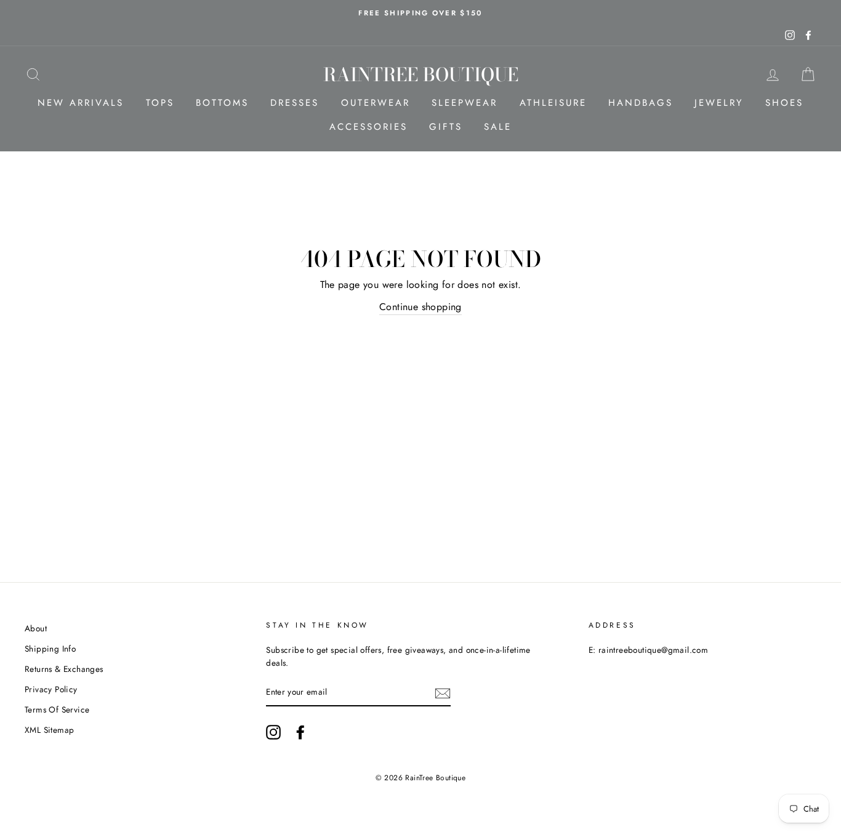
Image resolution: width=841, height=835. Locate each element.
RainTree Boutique (420, 74)
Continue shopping (420, 307)
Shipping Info (50, 648)
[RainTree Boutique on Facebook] (300, 732)
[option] (420, 13)
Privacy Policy (51, 689)
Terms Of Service (57, 709)
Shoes (784, 103)
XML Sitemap (49, 730)
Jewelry (718, 103)
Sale (498, 127)
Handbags (640, 103)
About (36, 628)
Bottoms (222, 103)
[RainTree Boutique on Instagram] (273, 732)
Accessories (368, 127)
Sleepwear (464, 103)
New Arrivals (81, 103)
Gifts (445, 127)
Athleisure (553, 103)
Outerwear (375, 103)
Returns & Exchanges (64, 669)
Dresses (294, 103)
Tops (160, 103)
